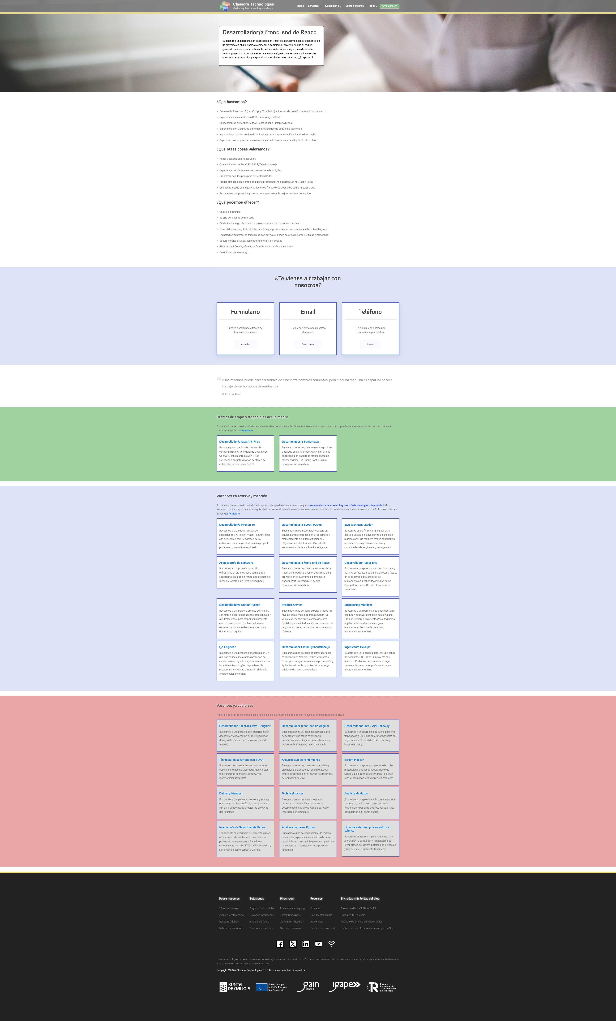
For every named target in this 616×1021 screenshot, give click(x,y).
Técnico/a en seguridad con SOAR (241, 760)
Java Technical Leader (358, 525)
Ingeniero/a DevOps (357, 647)
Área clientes (389, 6)
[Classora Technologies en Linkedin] (306, 943)
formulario (247, 430)
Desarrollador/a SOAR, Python (302, 525)
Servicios (313, 6)
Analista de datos (356, 793)
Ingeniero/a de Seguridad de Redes (242, 827)
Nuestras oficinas (229, 921)
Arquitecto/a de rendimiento (301, 760)
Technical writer (293, 793)
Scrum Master (354, 760)
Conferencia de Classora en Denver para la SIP (367, 928)
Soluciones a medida (261, 928)
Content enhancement (292, 921)
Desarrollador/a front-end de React (305, 563)
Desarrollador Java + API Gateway (367, 726)
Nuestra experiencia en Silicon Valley (361, 921)
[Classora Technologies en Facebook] (280, 943)
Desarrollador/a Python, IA (237, 525)
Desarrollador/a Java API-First (239, 442)
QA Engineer (227, 647)
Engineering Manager (358, 605)
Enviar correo (308, 344)
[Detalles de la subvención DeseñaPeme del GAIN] (308, 986)
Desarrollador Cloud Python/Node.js (306, 647)
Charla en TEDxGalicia (353, 915)
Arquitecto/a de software (236, 563)
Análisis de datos (259, 921)
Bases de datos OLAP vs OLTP (358, 908)
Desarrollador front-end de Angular (305, 726)
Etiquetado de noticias (261, 908)
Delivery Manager (231, 793)
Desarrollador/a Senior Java (300, 442)
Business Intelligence (261, 915)
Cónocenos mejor (229, 908)
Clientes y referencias (231, 915)
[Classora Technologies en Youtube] (318, 943)
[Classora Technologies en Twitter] (293, 943)
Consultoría (332, 6)
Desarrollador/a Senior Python (239, 605)
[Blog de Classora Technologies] (331, 943)
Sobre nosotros (355, 6)
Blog (372, 6)
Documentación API (321, 915)
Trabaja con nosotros (230, 928)
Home (300, 6)
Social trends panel (290, 915)
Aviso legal (316, 921)
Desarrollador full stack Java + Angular (245, 726)
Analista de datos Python (299, 827)
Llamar (370, 344)
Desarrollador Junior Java (360, 563)
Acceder (245, 344)
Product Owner (292, 605)
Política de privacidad (322, 928)
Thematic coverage (290, 928)
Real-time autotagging (292, 908)
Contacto (315, 908)
